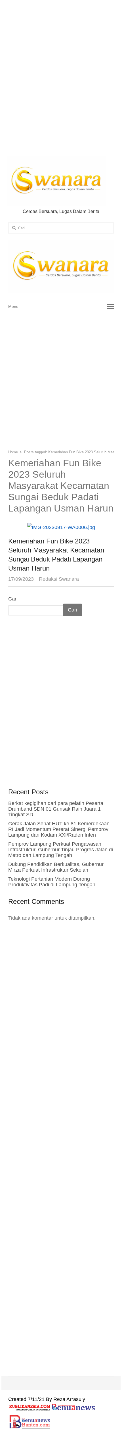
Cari (13, 599)
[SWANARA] (60, 266)
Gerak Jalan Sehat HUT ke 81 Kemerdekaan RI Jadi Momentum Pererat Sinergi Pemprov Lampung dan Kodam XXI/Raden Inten (59, 829)
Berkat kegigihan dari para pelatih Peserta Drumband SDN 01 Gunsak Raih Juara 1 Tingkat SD (55, 808)
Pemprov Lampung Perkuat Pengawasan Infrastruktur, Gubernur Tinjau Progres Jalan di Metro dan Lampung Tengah (60, 849)
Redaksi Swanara (59, 579)
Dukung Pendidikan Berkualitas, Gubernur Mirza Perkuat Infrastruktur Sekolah (56, 867)
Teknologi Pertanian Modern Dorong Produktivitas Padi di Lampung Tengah (51, 881)
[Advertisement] (61, 79)
